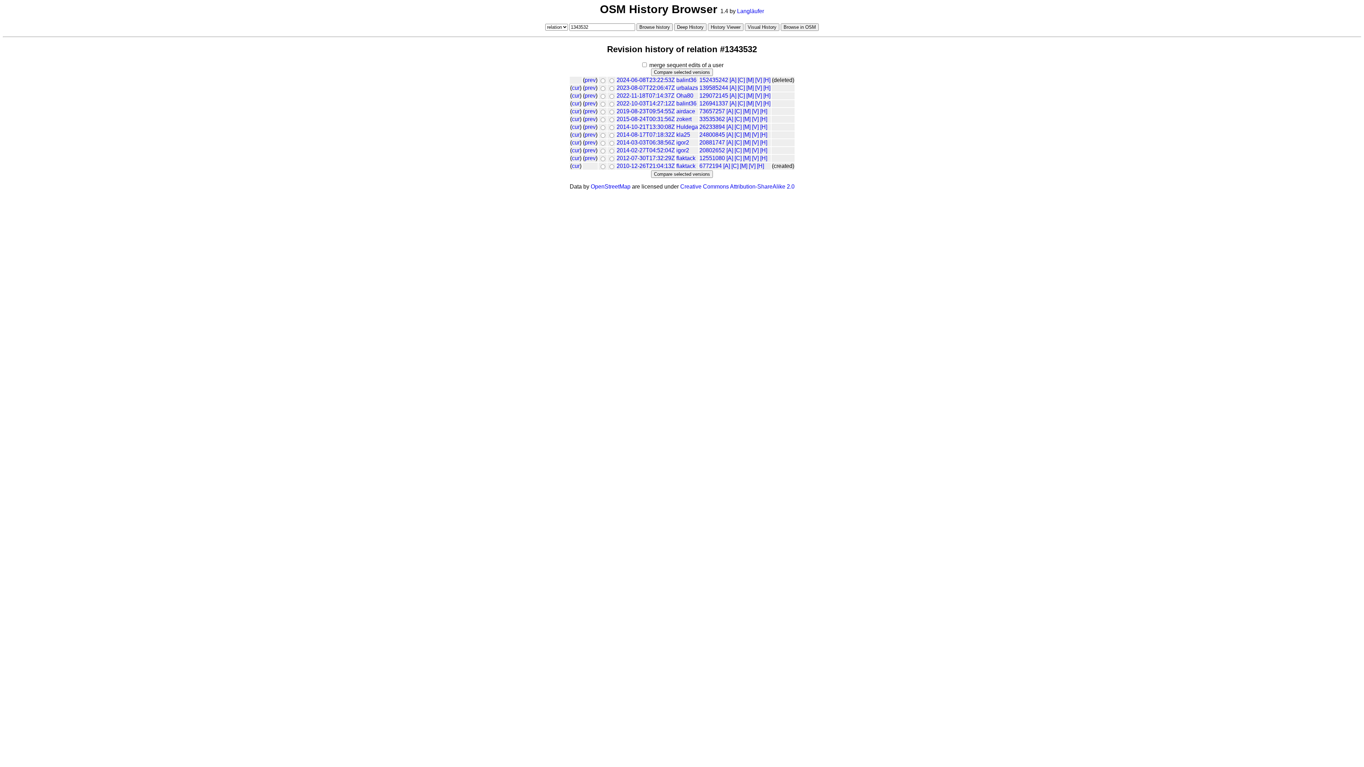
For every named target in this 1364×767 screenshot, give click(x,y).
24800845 (712, 135)
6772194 (710, 166)
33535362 (712, 119)
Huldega (687, 127)
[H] (766, 80)
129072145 (713, 96)
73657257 (712, 111)
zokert (684, 119)
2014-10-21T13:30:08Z (646, 127)
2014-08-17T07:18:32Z (646, 135)
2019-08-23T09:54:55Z (646, 111)
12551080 (712, 158)
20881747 (712, 143)
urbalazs (687, 88)
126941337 (713, 103)
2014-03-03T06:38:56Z (646, 143)
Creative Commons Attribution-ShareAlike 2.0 (737, 187)
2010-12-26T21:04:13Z (646, 166)
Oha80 (684, 96)
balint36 (686, 80)
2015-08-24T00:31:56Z (646, 119)
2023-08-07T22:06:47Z (646, 88)
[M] (750, 80)
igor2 (682, 143)
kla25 (683, 135)
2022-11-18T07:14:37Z (646, 96)
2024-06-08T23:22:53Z (646, 80)
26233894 (712, 127)
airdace (685, 111)
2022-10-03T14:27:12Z (646, 103)
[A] (733, 80)
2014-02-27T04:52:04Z (646, 150)
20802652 (712, 150)
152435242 (713, 80)
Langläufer (750, 11)
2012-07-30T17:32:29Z (646, 158)
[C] (741, 80)
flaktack (685, 158)
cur (576, 88)
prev (590, 80)
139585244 (713, 88)
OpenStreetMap (610, 187)
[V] (758, 80)
